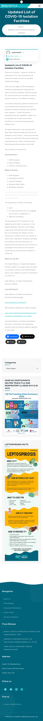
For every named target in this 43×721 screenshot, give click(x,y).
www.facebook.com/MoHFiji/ (15, 302)
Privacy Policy (9, 612)
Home (20, 27)
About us (7, 599)
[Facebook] (4, 689)
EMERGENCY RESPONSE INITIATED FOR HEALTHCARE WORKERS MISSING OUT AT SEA (20, 640)
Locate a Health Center (12, 704)
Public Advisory (14, 59)
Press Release (9, 603)
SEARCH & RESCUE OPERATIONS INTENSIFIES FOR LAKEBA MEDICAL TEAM (22, 633)
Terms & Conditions (11, 617)
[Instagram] (16, 689)
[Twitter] (21, 689)
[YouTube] (10, 689)
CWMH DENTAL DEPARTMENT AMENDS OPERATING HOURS (18, 648)
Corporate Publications (12, 608)
